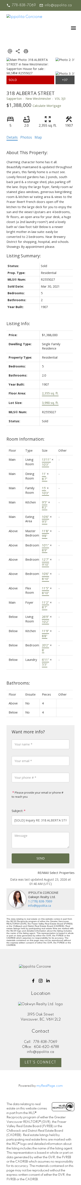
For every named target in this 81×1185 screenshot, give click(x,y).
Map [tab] (38, 137)
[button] (21, 5)
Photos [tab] (26, 137)
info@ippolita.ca (58, 5)
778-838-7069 (24, 5)
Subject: (17, 811)
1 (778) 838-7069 (40, 901)
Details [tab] (12, 137)
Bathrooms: (18, 683)
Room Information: (25, 439)
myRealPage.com (50, 1085)
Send (41, 858)
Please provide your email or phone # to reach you (37, 795)
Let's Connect (40, 1062)
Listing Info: (18, 323)
